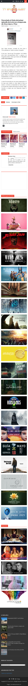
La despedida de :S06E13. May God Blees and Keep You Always (16, 643)
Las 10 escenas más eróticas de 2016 (16, 649)
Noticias (8, 102)
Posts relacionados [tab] (6, 131)
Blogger (8, 684)
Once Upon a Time (16, 102)
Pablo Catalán (4, 26)
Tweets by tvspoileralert (6, 673)
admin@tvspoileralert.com (16, 684)
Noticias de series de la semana (4, 145)
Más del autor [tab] (16, 131)
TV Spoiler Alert (10, 681)
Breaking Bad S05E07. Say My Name (16, 618)
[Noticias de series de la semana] (5, 138)
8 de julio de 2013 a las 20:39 (19, 157)
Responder (11, 164)
